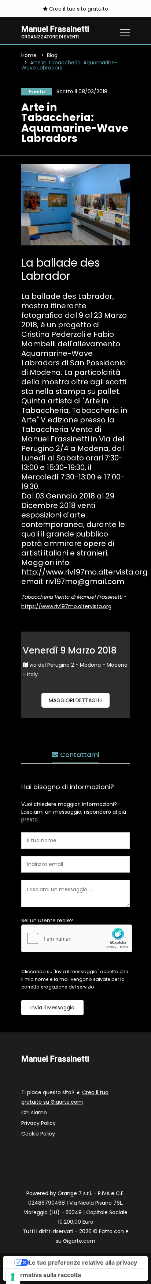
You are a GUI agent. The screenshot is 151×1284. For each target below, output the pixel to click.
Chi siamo (34, 1112)
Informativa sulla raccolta (45, 1275)
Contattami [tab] (78, 754)
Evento (37, 92)
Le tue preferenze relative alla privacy (83, 1262)
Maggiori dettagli (74, 700)
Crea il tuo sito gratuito (78, 8)
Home (29, 55)
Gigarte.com (79, 1241)
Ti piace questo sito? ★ (64, 1097)
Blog (52, 55)
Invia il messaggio (52, 1007)
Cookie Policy (38, 1133)
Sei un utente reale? (47, 920)
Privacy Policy (38, 1123)
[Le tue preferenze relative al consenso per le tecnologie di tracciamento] (13, 1277)
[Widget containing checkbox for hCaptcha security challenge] (76, 938)
